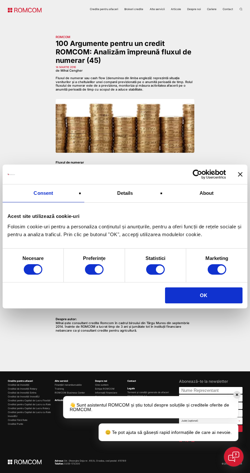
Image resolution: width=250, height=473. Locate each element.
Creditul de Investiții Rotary (22, 388)
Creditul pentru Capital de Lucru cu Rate (29, 404)
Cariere (211, 9)
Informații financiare (106, 392)
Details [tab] (125, 193)
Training (59, 388)
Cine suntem (101, 384)
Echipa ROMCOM (105, 388)
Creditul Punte (15, 424)
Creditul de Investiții (18, 384)
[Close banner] (240, 174)
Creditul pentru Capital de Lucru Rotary (29, 408)
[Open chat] (233, 456)
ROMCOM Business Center (70, 392)
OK (203, 295)
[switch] (94, 269)
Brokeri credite (133, 9)
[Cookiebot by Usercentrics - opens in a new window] (197, 174)
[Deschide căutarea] (241, 9)
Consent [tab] (43, 193)
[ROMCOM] (25, 10)
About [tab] (207, 193)
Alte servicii (157, 9)
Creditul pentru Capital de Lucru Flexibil (29, 400)
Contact (228, 9)
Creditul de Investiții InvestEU (23, 396)
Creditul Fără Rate (17, 420)
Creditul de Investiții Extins (22, 392)
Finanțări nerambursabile (68, 384)
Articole (176, 9)
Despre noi (194, 9)
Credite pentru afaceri (104, 9)
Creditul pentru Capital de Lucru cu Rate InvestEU (29, 414)
